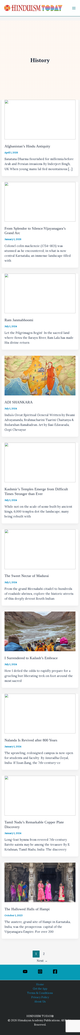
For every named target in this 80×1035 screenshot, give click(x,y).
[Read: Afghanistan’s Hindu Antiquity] (40, 119)
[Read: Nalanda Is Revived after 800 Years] (40, 713)
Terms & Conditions (40, 993)
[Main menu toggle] (74, 8)
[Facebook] (55, 971)
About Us (40, 1001)
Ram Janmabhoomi (19, 320)
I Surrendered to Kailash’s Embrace (31, 658)
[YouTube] (25, 971)
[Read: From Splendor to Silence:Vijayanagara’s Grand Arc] (40, 201)
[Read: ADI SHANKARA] (40, 375)
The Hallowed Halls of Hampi (27, 909)
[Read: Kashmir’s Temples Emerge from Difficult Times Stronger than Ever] (40, 462)
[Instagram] (40, 971)
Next (42, 961)
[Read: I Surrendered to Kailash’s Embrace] (40, 631)
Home (40, 984)
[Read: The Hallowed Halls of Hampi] (40, 882)
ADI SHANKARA (19, 402)
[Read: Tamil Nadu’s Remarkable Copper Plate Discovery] (40, 795)
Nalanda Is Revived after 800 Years (31, 740)
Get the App (40, 988)
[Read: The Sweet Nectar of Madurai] (40, 549)
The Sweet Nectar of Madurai (27, 576)
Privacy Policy (40, 997)
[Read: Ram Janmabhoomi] (40, 293)
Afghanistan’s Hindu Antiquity (27, 146)
